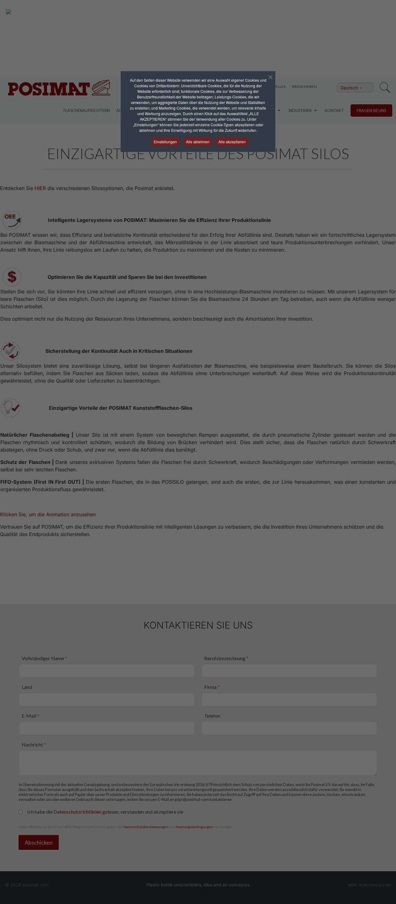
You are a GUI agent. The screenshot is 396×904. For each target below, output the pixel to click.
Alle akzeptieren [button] (232, 141)
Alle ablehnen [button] (197, 141)
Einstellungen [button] (165, 141)
